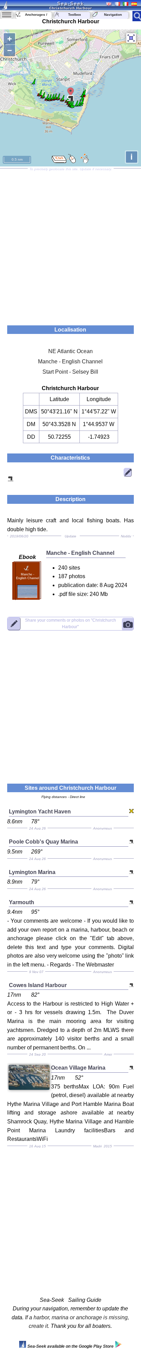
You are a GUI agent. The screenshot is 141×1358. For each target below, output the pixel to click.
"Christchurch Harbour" (70, 623)
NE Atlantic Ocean (70, 351)
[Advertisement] (70, 244)
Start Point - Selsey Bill (70, 372)
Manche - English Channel (70, 361)
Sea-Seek (70, 3)
